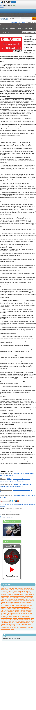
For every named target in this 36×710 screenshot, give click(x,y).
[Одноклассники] (14, 501)
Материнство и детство (25, 602)
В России (3, 479)
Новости (7, 18)
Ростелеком (16, 600)
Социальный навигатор (16, 596)
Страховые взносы (6, 589)
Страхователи (4, 616)
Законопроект (23, 589)
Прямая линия (26, 605)
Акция (8, 594)
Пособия (8, 602)
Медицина (11, 611)
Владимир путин (5, 625)
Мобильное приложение (10, 610)
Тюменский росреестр (6, 618)
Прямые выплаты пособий (26, 627)
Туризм (30, 594)
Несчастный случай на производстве (23, 608)
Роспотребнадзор (15, 613)
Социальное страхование (17, 614)
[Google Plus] (18, 501)
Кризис (7, 624)
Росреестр (14, 588)
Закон (6, 619)
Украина (30, 613)
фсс (6, 504)
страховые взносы (30, 504)
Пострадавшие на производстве (19, 603)
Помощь (27, 622)
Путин (8, 614)
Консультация (30, 621)
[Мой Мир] (16, 501)
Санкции (15, 618)
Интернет (14, 599)
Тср (2, 610)
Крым (7, 611)
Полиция (16, 619)
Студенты (28, 591)
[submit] (35, 32)
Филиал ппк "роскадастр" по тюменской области (13, 593)
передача (2, 506)
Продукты (3, 594)
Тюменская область (5, 19)
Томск (15, 625)
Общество (3, 608)
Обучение (22, 611)
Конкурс (10, 599)
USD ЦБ (2, 5)
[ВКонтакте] (11, 501)
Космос (32, 593)
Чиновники (20, 588)
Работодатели (15, 602)
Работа (27, 593)
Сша (10, 588)
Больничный (28, 624)
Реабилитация (25, 616)
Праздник (10, 619)
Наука (20, 619)
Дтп (16, 605)
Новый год (6, 596)
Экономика (4, 622)
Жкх (27, 597)
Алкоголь (3, 602)
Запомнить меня (32, 22)
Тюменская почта (27, 588)
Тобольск (13, 627)
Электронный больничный (18, 607)
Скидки (24, 596)
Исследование (14, 594)
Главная (2, 18)
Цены (18, 627)
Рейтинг (9, 622)
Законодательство (22, 621)
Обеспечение (4, 588)
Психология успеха (6, 603)
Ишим (26, 594)
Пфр (26, 613)
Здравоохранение (12, 621)
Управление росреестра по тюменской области (13, 591)
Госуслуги (16, 597)
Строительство (5, 605)
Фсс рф (19, 616)
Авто (2, 596)
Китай (10, 616)
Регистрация (14, 22)
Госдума (13, 589)
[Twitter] (12, 501)
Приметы (12, 605)
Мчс (33, 599)
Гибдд (19, 625)
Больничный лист (5, 629)
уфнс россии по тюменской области (16, 504)
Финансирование (20, 622)
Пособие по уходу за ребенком (17, 624)
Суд (13, 597)
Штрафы (17, 611)
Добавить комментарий (7, 517)
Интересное (23, 597)
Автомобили (21, 594)
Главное (9, 613)
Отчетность (21, 618)
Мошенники (27, 618)
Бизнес (12, 629)
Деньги (17, 589)
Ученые (27, 607)
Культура (19, 605)
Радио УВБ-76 (10, 546)
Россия (12, 625)
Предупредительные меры (24, 599)
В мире (24, 619)
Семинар (15, 616)
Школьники (4, 614)
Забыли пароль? (21, 22)
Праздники (8, 607)
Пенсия (23, 613)
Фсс (34, 594)
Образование (10, 608)
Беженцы (32, 600)
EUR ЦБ (2, 7)
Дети (6, 599)
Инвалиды (28, 611)
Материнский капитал (6, 600)
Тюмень (14, 622)
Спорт (26, 614)
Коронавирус (31, 589)
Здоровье (3, 613)
